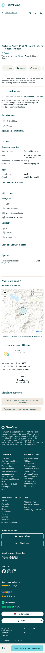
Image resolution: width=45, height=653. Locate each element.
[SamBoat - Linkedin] (14, 571)
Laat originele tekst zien (33, 96)
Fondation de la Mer (10, 484)
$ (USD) (22, 620)
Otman (21, 56)
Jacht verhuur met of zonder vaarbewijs (21, 409)
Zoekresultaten (11, 13)
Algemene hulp (30, 502)
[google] (7, 592)
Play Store (25, 543)
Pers (3, 482)
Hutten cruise (30, 481)
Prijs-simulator (8, 469)
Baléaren (5, 519)
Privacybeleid (29, 629)
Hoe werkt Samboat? (33, 504)
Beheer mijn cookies (32, 509)
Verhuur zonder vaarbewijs (30, 477)
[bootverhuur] (11, 5)
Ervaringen (6, 487)
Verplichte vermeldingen (7, 629)
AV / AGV (5, 633)
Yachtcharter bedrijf (11, 471)
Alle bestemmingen (10, 522)
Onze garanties (8, 463)
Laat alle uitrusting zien (14, 244)
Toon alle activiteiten (13, 130)
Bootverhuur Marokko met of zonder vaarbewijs (22, 401)
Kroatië (5, 517)
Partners (27, 633)
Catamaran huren (31, 469)
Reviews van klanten (10, 479)
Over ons (5, 458)
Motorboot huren (31, 458)
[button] (5, 293)
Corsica (5, 514)
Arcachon (6, 506)
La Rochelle (6, 512)
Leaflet (40, 331)
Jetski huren (29, 471)
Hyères (5, 509)
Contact (27, 507)
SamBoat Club (8, 476)
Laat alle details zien (12, 182)
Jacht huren (29, 463)
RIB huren (28, 461)
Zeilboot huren (30, 466)
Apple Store (24, 536)
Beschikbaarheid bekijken (27, 648)
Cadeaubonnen (8, 474)
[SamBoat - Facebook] (4, 571)
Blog (3, 489)
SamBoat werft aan (10, 461)
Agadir (6, 53)
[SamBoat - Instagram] (9, 571)
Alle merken (29, 486)
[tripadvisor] (9, 602)
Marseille (5, 504)
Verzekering (7, 466)
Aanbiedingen (30, 484)
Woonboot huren (31, 474)
